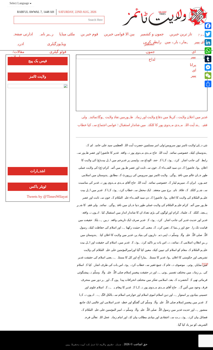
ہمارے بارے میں (177, 42)
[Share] (208, 84)
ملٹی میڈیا (67, 34)
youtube (103, 339)
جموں (150, 52)
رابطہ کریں (152, 42)
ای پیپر (199, 42)
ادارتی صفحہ (22, 34)
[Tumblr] (208, 59)
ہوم (201, 34)
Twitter (118, 339)
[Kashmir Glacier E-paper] (38, 125)
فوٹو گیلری (58, 52)
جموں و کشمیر (152, 34)
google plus (111, 339)
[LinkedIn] (208, 42)
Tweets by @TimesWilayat (47, 196)
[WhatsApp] (208, 51)
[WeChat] (208, 75)
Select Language (20, 3)
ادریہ (20, 44)
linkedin (96, 339)
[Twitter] (208, 34)
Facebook (124, 339)
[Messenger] (208, 67)
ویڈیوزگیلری (56, 44)
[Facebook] (208, 26)
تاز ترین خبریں (181, 34)
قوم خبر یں (89, 34)
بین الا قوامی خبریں (119, 34)
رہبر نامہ (46, 34)
